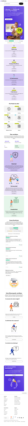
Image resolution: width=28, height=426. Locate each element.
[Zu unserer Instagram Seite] (19, 417)
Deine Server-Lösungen (17, 404)
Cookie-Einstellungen (23, 421)
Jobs (4, 410)
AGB (10, 421)
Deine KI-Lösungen (16, 400)
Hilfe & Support (14, 193)
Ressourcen (5, 404)
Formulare (15, 410)
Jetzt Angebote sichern (9, 19)
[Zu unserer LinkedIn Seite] (21, 417)
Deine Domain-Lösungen (17, 397)
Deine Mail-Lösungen (16, 401)
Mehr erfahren (14, 70)
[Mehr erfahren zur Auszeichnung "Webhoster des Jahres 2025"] (14, 282)
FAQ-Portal (15, 414)
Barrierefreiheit (18, 421)
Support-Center (16, 409)
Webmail (5, 397)
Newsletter (5, 401)
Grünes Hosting (14, 215)
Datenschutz (5, 421)
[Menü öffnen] (27, 1)
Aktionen (5, 405)
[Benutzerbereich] (24, 1)
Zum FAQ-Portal (14, 361)
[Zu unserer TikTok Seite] (23, 417)
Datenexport (8, 421)
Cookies (15, 421)
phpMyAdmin (5, 400)
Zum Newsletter (14, 339)
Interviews (5, 414)
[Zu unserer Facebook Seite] (18, 417)
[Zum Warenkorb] (25, 1)
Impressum (13, 421)
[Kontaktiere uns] (22, 1)
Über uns (5, 409)
